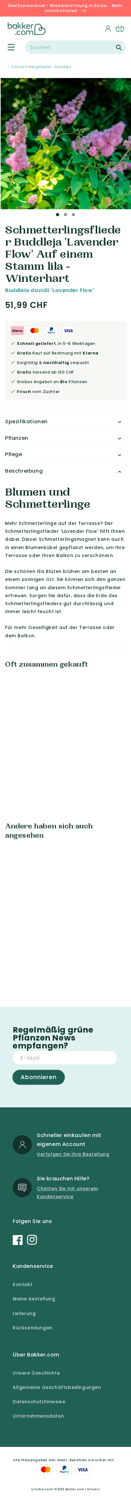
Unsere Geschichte (36, 1373)
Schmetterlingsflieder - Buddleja (41, 66)
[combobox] (75, 47)
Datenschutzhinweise (39, 1401)
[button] (7, 47)
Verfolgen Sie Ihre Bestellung (73, 1154)
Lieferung (24, 1313)
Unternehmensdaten (38, 1416)
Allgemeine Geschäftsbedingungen (57, 1387)
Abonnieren (39, 1077)
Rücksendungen (32, 1328)
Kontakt (22, 1284)
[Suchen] (119, 47)
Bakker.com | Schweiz (83, 1489)
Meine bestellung (34, 1299)
